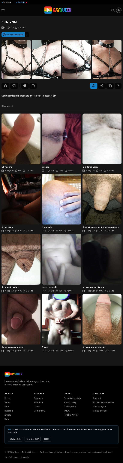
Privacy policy (70, 402)
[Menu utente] (119, 10)
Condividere (102, 86)
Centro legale (99, 406)
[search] (113, 10)
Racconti (8, 411)
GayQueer (15, 452)
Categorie (38, 398)
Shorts (7, 415)
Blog (6, 419)
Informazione (93, 86)
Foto (6, 406)
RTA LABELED (15, 439)
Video (7, 402)
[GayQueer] (13, 374)
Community (39, 411)
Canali (37, 406)
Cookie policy (70, 406)
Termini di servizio (72, 398)
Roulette (21, 2)
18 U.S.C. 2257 (32, 439)
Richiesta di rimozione (103, 402)
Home (7, 398)
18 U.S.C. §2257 (71, 415)
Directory (7, 2)
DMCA (67, 411)
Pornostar (39, 402)
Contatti (97, 398)
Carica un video (100, 411)
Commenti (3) (110, 86)
